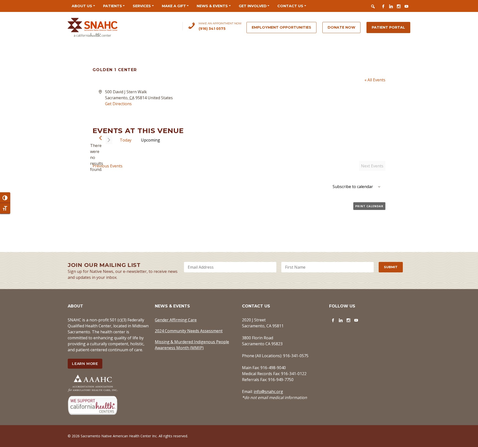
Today (125, 140)
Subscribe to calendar (353, 186)
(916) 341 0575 (212, 28)
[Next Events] (109, 140)
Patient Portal (388, 27)
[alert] (97, 157)
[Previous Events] (100, 138)
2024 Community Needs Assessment (189, 331)
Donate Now (341, 27)
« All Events (374, 80)
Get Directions (118, 103)
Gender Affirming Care (176, 320)
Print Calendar (369, 206)
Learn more (85, 363)
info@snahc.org (268, 391)
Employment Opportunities (281, 27)
